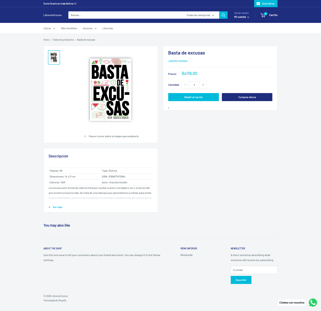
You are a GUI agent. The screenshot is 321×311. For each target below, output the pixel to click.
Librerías (107, 28)
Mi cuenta (240, 16)
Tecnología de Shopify (54, 300)
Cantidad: (174, 84)
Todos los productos (63, 39)
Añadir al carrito (193, 97)
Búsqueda (186, 254)
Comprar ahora (247, 97)
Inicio (46, 39)
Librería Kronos (178, 60)
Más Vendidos (69, 28)
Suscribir (241, 279)
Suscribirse (268, 3)
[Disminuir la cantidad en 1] (185, 84)
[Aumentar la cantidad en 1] (203, 84)
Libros (47, 28)
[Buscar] (223, 15)
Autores (88, 28)
